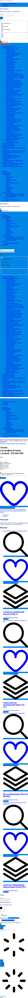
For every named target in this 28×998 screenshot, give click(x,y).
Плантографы (10, 116)
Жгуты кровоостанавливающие (14, 74)
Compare (3, 925)
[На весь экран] (2, 996)
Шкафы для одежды (8, 162)
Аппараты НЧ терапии (12, 54)
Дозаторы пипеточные (12, 73)
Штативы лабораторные (12, 139)
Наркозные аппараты (11, 105)
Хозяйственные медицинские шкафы (13, 160)
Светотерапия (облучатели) (13, 121)
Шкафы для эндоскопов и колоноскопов (13, 163)
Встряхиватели (10, 63)
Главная (2, 439)
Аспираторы (9, 57)
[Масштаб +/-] (0, 996)
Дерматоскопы (10, 64)
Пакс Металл (9, 188)
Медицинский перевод (12, 199)
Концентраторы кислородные (14, 84)
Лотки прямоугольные (12, 93)
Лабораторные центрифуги (13, 87)
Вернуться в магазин (13, 918)
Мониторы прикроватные (13, 98)
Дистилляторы (10, 71)
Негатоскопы (9, 107)
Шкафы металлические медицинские (13, 166)
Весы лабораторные (11, 62)
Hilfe (7, 175)
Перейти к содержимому (6, 0)
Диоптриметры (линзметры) (13, 70)
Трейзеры (5, 159)
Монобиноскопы (10, 100)
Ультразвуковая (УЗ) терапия (13, 133)
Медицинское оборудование (10, 47)
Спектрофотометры (11, 122)
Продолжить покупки (8, 920)
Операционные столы (12, 109)
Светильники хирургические (14, 119)
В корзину (3, 478)
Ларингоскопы (10, 88)
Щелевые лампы (10, 140)
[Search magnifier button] (1, 18)
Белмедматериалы (11, 180)
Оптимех (8, 187)
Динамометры (10, 69)
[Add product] (0, 924)
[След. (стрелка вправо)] (2, 997)
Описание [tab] (5, 514)
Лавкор (8, 184)
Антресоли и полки (8, 143)
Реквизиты (6, 6)
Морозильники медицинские (14, 101)
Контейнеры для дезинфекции (14, 83)
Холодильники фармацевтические (15, 138)
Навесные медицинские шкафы (11, 156)
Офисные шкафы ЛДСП (9, 157)
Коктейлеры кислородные (13, 81)
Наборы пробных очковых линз (14, 104)
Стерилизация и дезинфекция (14, 125)
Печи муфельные (10, 115)
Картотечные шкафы (8, 146)
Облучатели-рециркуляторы (13, 108)
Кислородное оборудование (13, 80)
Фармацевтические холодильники (15, 195)
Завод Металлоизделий (12, 182)
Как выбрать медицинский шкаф (15, 194)
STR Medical (9, 177)
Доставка (5, 4)
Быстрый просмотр (13, 617)
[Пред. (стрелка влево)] (0, 997)
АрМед (2, 512)
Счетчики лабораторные (12, 128)
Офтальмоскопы (10, 114)
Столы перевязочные (11, 126)
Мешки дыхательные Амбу (13, 95)
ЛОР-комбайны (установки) (13, 90)
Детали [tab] (5, 516)
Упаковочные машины (12, 136)
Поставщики (6, 174)
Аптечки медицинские (9, 145)
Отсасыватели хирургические (14, 112)
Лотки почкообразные (12, 91)
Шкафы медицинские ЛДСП (10, 164)
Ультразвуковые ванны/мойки (14, 135)
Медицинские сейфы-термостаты (15, 94)
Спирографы (9, 124)
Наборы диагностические (13, 102)
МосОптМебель (4, 8)
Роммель (8, 191)
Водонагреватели (10, 196)
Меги (7, 185)
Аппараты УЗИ (10, 56)
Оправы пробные (10, 111)
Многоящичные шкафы (9, 155)
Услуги (5, 198)
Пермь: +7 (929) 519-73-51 (10, 3)
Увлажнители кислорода (12, 131)
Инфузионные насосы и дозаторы (15, 76)
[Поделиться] (3, 996)
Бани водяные (10, 60)
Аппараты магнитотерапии (13, 53)
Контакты (5, 201)
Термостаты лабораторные (13, 129)
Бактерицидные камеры (12, 59)
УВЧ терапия (9, 132)
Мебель (5, 171)
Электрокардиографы (12, 142)
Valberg (8, 178)
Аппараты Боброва (11, 50)
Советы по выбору (8, 192)
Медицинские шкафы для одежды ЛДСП (14, 150)
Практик (8, 189)
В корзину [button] (6, 619)
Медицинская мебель (8, 46)
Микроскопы (9, 97)
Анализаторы (9, 49)
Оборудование (7, 173)
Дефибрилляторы (10, 67)
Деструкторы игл (10, 66)
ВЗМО (8, 181)
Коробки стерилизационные (13, 85)
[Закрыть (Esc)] (5, 996)
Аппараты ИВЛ (10, 52)
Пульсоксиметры (10, 118)
